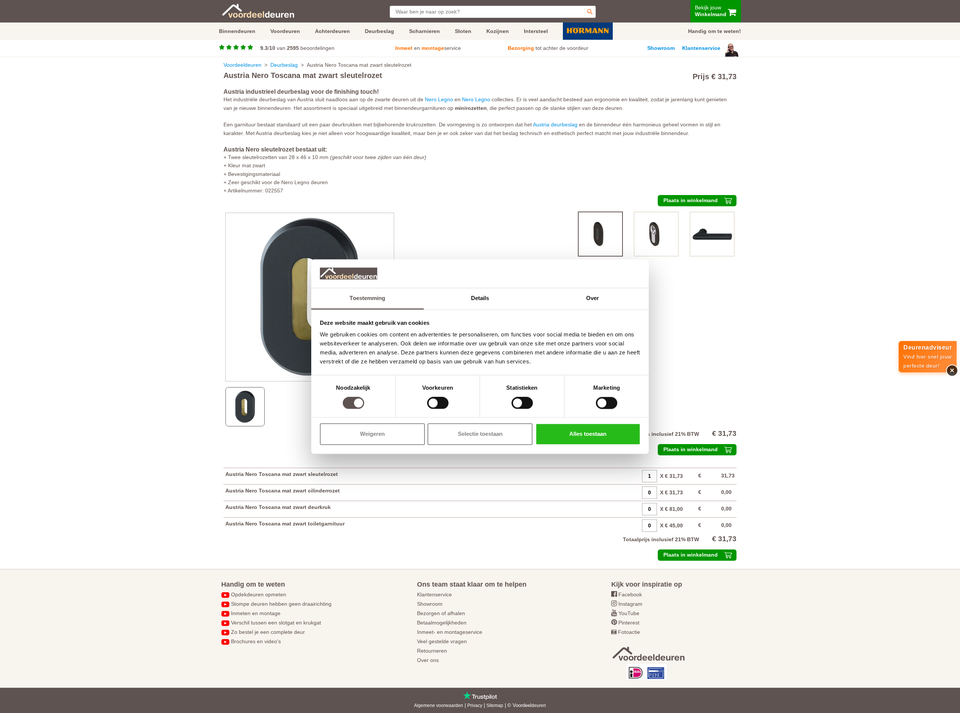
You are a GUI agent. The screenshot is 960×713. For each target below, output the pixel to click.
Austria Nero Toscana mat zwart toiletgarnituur (285, 524)
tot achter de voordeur (548, 48)
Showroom (661, 48)
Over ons (428, 660)
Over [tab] (592, 298)
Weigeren (372, 434)
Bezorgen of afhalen (441, 613)
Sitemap (494, 705)
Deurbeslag (284, 65)
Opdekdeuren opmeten (258, 594)
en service (428, 48)
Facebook (630, 594)
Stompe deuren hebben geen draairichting (281, 604)
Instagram (630, 604)
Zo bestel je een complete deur (268, 632)
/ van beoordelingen (297, 48)
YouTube (628, 613)
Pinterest (628, 623)
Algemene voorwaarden (438, 705)
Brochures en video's (256, 641)
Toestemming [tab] (367, 298)
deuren (538, 705)
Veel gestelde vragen (442, 641)
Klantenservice (701, 48)
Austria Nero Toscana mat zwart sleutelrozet (281, 474)
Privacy (474, 705)
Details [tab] (480, 298)
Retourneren (432, 651)
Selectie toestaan (480, 434)
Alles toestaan (587, 434)
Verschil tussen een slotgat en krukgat (276, 623)
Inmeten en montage (255, 613)
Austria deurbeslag (555, 125)
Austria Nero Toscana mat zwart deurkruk (278, 507)
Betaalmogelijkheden (441, 623)
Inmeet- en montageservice (449, 632)
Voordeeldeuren (242, 65)
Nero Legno (439, 99)
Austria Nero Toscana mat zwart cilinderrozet (282, 491)
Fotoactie (629, 632)
